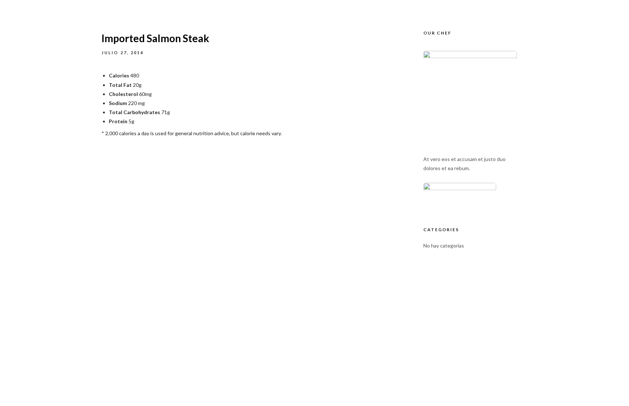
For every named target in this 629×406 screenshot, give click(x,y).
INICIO (316, 43)
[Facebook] (469, 7)
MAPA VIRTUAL (447, 43)
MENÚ (403, 43)
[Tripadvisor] (496, 7)
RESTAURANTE (359, 43)
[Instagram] (483, 7)
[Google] (510, 7)
